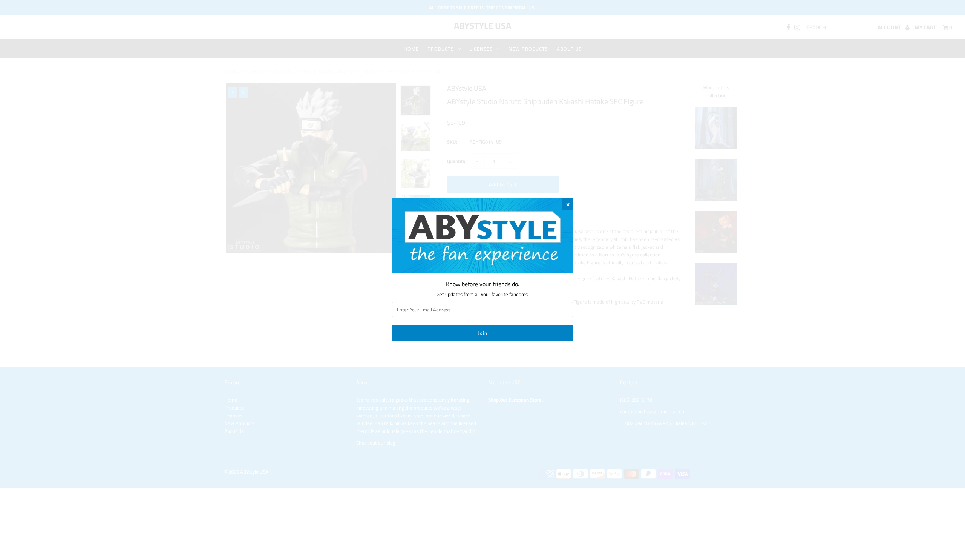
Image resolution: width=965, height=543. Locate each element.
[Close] (567, 204)
